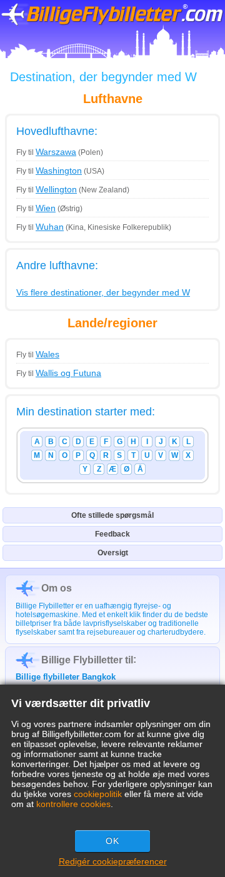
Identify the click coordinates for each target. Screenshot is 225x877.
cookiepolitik (98, 794)
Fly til (46, 152)
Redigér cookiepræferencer (113, 861)
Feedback (112, 534)
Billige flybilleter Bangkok (66, 676)
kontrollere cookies (73, 804)
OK (112, 841)
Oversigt (113, 552)
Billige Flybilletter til (87, 660)
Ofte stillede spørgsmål (112, 515)
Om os (56, 588)
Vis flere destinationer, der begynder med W (103, 292)
